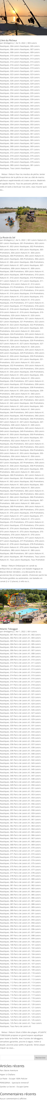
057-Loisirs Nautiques (9, 462)
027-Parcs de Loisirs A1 (20, 716)
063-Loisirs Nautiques (29, 484)
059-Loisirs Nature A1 (9, 469)
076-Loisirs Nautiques (19, 159)
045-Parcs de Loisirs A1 (20, 772)
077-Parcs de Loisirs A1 (20, 873)
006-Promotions (37, 262)
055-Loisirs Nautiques (29, 453)
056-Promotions (17, 459)
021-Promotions (27, 321)
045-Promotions (27, 415)
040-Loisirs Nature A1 (20, 393)
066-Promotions (37, 497)
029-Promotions (27, 353)
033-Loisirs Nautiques (9, 368)
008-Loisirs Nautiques (19, 52)
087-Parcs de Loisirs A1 (20, 904)
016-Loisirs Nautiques (19, 65)
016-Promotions (17, 302)
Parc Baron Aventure (9, 1070)
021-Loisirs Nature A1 (34, 318)
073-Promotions (27, 525)
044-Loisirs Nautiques (19, 109)
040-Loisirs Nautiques (19, 102)
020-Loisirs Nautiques (19, 71)
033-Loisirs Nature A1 (34, 365)
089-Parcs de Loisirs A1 (20, 910)
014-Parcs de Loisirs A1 (20, 675)
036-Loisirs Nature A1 (20, 378)
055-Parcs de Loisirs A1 (20, 804)
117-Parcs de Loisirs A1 (20, 998)
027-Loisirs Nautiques (29, 343)
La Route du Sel (7, 237)
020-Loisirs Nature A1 (20, 315)
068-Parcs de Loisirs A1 (20, 844)
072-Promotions (17, 522)
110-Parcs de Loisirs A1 (20, 976)
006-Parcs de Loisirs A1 (20, 650)
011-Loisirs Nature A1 (9, 281)
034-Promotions (37, 371)
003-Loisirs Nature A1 (9, 249)
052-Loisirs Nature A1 (20, 440)
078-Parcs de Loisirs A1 (20, 876)
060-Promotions (17, 475)
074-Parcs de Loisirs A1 (20, 863)
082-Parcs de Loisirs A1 (20, 888)
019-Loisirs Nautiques (29, 312)
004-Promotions (17, 255)
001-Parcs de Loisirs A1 (20, 634)
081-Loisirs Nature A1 (34, 553)
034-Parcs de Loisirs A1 (20, 738)
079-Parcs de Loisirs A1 (20, 879)
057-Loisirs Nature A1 (34, 459)
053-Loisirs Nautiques (9, 447)
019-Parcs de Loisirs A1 (20, 691)
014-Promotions (37, 293)
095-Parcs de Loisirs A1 (20, 929)
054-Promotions (37, 450)
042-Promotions (37, 403)
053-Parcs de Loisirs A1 (20, 797)
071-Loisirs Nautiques (29, 516)
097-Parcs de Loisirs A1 (20, 935)
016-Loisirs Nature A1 (20, 299)
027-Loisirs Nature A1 (9, 343)
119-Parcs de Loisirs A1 (20, 1004)
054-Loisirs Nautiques (19, 124)
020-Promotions (17, 318)
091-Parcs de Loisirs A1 (20, 916)
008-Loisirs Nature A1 (20, 268)
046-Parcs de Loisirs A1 (20, 775)
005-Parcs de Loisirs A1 (20, 647)
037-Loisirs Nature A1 (34, 381)
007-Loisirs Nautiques (29, 265)
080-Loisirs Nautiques (19, 165)
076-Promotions (17, 537)
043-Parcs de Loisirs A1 (20, 766)
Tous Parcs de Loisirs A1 (20, 1026)
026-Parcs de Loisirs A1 (20, 713)
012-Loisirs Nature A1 (20, 284)
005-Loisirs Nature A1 (34, 255)
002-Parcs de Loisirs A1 (20, 638)
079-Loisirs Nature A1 (9, 547)
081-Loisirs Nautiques (9, 556)
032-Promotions (17, 365)
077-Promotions (27, 541)
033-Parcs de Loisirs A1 (20, 735)
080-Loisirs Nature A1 (20, 550)
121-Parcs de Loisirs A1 (20, 1010)
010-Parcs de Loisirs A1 (20, 663)
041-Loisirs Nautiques (9, 400)
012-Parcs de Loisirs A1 (20, 669)
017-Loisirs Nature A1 (34, 302)
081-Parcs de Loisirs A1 (20, 885)
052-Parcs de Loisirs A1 (20, 794)
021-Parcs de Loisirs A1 (20, 697)
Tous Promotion (38, 559)
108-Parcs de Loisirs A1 (20, 970)
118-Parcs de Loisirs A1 (20, 1001)
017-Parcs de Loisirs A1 (20, 685)
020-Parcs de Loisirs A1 (20, 694)
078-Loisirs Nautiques (19, 162)
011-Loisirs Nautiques (29, 281)
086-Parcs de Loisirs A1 (20, 901)
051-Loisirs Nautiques (29, 437)
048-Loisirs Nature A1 (20, 425)
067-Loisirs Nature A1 (9, 500)
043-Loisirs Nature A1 (9, 406)
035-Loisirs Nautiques (29, 375)
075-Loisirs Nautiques (29, 531)
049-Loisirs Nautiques (9, 431)
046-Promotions (37, 418)
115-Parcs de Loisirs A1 (20, 992)
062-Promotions (37, 481)
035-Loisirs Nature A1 (9, 375)
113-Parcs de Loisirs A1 (20, 985)
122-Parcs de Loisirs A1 (20, 1014)
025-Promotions (27, 337)
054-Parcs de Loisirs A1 (20, 800)
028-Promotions (17, 349)
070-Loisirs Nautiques (19, 149)
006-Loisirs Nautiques (19, 49)
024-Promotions (17, 334)
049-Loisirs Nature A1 (34, 428)
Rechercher (41, 1057)
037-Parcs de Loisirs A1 (20, 747)
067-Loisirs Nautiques (29, 500)
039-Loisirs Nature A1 (9, 390)
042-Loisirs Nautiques (19, 105)
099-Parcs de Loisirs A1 (20, 941)
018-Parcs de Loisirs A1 (20, 688)
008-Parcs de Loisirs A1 (20, 656)
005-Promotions (27, 259)
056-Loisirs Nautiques (19, 127)
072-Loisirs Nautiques (19, 152)
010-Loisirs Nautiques (19, 55)
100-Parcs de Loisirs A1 (20, 945)
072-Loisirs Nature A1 (20, 519)
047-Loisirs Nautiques (29, 422)
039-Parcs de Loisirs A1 (20, 753)
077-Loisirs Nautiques (9, 541)
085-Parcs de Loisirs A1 (20, 898)
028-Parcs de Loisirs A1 (20, 719)
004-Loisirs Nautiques (19, 46)
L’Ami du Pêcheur (8, 40)
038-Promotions (37, 387)
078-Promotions (37, 544)
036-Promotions (17, 381)
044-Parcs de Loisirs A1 (20, 769)
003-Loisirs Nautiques (29, 249)
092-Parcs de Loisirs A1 (20, 920)
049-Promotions (27, 431)
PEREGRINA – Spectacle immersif (14, 1082)
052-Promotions (17, 443)
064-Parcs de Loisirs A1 (20, 832)
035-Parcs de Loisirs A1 (20, 741)
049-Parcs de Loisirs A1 (20, 785)
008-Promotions (17, 271)
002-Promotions (37, 246)
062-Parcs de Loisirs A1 (20, 826)
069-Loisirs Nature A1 (34, 506)
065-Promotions (27, 494)
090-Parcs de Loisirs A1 (20, 913)
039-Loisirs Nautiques (29, 390)
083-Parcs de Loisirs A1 (20, 891)
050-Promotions (37, 434)
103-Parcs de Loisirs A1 (20, 954)
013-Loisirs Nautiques (9, 290)
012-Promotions (17, 287)
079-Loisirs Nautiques (29, 547)
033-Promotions (27, 368)
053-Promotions (27, 447)
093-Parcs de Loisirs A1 (20, 923)
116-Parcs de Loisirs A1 (20, 995)
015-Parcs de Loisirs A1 (20, 678)
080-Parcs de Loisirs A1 (20, 882)
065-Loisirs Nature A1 (34, 490)
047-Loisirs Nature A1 (9, 422)
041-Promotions (27, 400)
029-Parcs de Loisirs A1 (20, 722)
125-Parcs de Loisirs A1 (20, 1023)
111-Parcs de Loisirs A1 (20, 979)
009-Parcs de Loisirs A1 (20, 659)
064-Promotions (17, 490)
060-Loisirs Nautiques (19, 134)
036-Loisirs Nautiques (19, 96)
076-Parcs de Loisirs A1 (20, 869)
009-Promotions (27, 274)
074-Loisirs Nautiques (19, 156)
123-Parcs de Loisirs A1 (20, 1017)
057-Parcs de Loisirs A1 (20, 810)
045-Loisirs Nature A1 (34, 412)
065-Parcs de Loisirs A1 (20, 835)
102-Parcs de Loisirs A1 (20, 951)
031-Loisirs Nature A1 (9, 359)
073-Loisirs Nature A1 (34, 522)
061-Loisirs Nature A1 (34, 475)
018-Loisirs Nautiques (19, 68)
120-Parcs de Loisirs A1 (20, 1007)
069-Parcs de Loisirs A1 (20, 847)
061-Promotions (27, 478)
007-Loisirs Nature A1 (9, 265)
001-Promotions (27, 243)
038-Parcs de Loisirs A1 (20, 750)
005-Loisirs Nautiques (9, 259)
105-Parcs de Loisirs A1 (20, 960)
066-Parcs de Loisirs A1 (20, 838)
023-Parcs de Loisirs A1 (20, 703)
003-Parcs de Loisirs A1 (20, 641)
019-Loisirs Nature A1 (9, 312)
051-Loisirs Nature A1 (9, 437)
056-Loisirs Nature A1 (20, 456)
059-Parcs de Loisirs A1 (20, 816)
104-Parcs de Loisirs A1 (20, 957)
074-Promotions (37, 528)
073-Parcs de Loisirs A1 (20, 860)
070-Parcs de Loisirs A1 (20, 851)
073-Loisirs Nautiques (9, 525)
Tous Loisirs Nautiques (20, 168)
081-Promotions (27, 556)
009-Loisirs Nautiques (9, 274)
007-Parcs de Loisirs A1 (20, 653)
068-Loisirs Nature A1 (20, 503)
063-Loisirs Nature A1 (9, 484)
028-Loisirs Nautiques (19, 83)
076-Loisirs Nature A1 (20, 534)
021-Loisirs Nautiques (9, 321)
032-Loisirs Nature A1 (20, 362)
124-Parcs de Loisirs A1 (20, 1020)
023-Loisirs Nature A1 (9, 328)
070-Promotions (37, 512)
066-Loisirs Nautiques (19, 143)
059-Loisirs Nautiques (29, 469)
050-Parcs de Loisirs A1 (20, 788)
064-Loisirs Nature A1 (20, 487)
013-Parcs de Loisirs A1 (20, 672)
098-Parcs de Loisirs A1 (20, 938)
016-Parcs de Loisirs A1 (20, 681)
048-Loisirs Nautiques (19, 115)
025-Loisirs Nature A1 (34, 334)
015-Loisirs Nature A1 (9, 296)
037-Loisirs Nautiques (9, 384)
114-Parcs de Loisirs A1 (20, 988)
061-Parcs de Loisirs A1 (20, 822)
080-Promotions (17, 553)
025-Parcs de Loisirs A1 (20, 710)
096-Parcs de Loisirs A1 (20, 932)
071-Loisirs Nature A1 (9, 516)
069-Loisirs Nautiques (9, 509)
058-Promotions (37, 465)
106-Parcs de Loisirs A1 (20, 963)
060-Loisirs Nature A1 (20, 472)
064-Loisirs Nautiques (19, 140)
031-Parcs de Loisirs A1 (20, 728)
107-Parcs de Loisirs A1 (20, 967)
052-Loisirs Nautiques (19, 121)
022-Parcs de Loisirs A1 (20, 700)
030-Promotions (37, 356)
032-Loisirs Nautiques (19, 90)
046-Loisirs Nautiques (19, 112)
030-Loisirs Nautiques (19, 87)
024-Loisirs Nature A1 (20, 331)
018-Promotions (37, 309)
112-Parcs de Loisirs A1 (20, 982)
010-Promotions (37, 277)
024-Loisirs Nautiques (19, 77)
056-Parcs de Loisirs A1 (20, 807)
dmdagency (9, 43)
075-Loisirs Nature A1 (9, 531)
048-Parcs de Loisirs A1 (20, 782)
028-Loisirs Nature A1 (20, 346)
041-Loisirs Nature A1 (34, 396)
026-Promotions (37, 340)
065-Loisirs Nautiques (9, 494)
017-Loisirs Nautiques (9, 306)
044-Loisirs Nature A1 (20, 409)
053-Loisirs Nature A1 (34, 443)
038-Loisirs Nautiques (19, 99)
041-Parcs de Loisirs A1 (20, 760)
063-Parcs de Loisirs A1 (20, 829)
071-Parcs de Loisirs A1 (20, 854)
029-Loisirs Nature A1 (34, 349)
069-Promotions (27, 509)
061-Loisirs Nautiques (9, 478)
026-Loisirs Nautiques (19, 80)
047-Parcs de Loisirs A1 (20, 779)
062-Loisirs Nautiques (19, 137)
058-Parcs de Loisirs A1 (20, 813)
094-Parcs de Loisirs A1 (20, 926)
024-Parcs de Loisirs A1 (20, 706)
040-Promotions (17, 396)
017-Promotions (27, 306)
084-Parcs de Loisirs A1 (20, 894)
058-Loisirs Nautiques (19, 130)
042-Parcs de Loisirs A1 (20, 763)
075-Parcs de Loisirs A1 (20, 866)
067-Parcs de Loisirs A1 (20, 841)
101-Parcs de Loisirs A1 (20, 948)
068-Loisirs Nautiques (19, 146)
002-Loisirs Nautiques (19, 246)
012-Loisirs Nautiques (19, 58)
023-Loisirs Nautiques (29, 328)
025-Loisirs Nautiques (9, 337)
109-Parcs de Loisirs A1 (20, 973)
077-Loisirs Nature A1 (34, 537)
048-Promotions (17, 428)
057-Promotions (27, 462)
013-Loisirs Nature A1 (34, 287)
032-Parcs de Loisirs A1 (20, 732)
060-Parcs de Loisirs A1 (20, 819)
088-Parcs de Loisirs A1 (20, 907)
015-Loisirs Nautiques (29, 296)
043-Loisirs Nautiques (29, 406)
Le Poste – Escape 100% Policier (13, 1078)
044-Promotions (17, 412)
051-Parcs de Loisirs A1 (20, 791)
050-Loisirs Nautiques (19, 118)
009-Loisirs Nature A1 (34, 271)
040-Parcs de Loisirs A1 (20, 757)
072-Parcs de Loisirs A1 (20, 857)
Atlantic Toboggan (9, 628)
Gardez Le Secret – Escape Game (14, 1086)
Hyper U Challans (7, 1074)
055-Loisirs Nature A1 (9, 453)
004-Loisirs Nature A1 (20, 252)
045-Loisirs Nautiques (9, 415)
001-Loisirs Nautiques (9, 243)
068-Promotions (17, 506)
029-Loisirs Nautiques (9, 353)
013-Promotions (27, 290)
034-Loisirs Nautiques (19, 93)
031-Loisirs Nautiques (29, 359)
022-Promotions (37, 324)
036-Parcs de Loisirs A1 (20, 744)
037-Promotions (27, 384)
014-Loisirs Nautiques (19, 62)
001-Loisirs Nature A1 (37, 240)
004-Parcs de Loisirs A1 (20, 644)
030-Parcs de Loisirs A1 (20, 725)
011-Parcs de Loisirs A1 (20, 666)
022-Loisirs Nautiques (19, 74)
